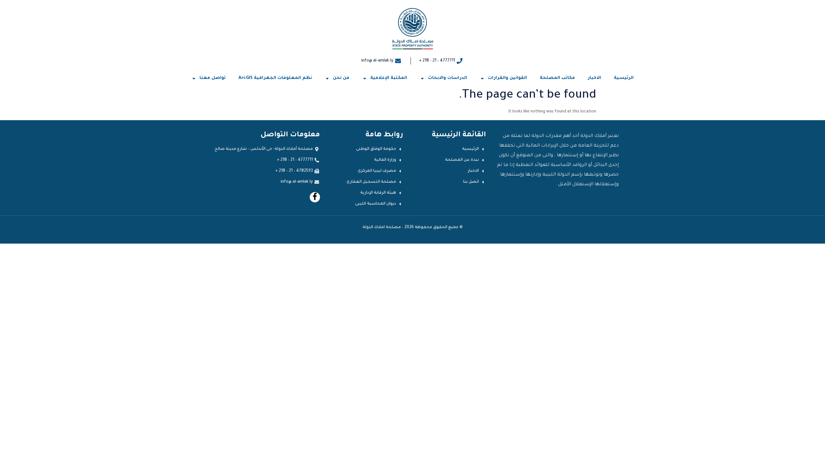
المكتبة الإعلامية (388, 78)
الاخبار (594, 78)
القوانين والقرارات (507, 78)
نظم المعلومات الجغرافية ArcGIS (275, 78)
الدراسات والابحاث (447, 78)
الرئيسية (624, 78)
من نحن (341, 78)
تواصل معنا (212, 78)
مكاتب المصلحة (557, 78)
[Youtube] (315, 197)
